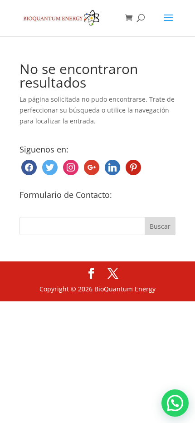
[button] (175, 403)
